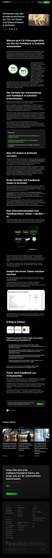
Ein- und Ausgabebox (10, 525)
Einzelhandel (20, 515)
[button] (16, 2)
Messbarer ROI (9, 507)
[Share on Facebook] (10, 29)
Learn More (40, 403)
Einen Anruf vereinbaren (12, 493)
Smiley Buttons (9, 521)
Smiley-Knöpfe (9, 519)
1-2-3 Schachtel (9, 523)
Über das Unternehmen (37, 511)
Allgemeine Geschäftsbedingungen (11, 550)
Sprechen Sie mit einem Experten (39, 517)
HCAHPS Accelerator (10, 537)
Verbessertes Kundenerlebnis (9, 510)
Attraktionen (20, 513)
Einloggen (40, 2)
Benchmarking (20, 529)
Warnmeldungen (21, 527)
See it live (46, 2)
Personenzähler (9, 527)
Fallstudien (35, 507)
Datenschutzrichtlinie (21, 550)
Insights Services (9, 533)
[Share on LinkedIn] (12, 29)
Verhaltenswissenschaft (22, 525)
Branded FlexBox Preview (37, 520)
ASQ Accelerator (9, 535)
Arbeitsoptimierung (9, 513)
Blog (33, 509)
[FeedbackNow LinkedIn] (33, 526)
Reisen (19, 509)
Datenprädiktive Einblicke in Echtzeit (23, 523)
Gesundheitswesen (21, 507)
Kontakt (34, 515)
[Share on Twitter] (14, 29)
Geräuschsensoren (9, 529)
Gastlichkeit (20, 511)
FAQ (33, 513)
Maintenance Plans (9, 531)
